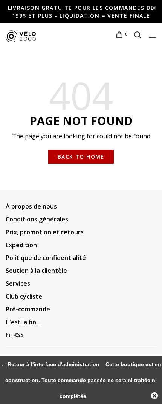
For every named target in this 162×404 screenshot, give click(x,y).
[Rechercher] (138, 35)
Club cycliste (24, 296)
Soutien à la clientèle (36, 270)
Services (18, 283)
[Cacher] (154, 395)
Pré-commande (28, 309)
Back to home (81, 156)
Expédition (21, 245)
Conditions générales (37, 219)
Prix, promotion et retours (45, 232)
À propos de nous (31, 206)
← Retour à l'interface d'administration (50, 364)
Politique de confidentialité (46, 258)
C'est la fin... (23, 322)
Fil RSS (15, 335)
